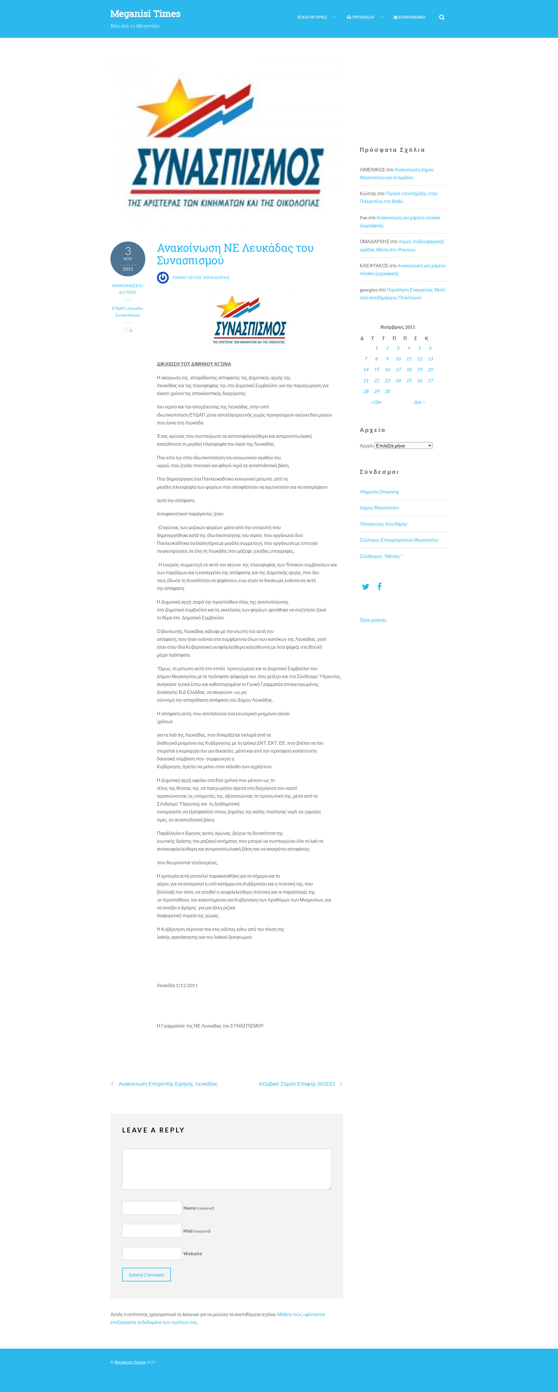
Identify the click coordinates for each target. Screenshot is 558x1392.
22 (376, 380)
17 (397, 369)
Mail (197, 1230)
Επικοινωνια (411, 17)
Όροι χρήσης (373, 620)
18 (408, 369)
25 (408, 380)
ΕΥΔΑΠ (118, 308)
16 (387, 369)
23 (387, 380)
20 (430, 369)
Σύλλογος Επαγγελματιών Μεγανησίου (399, 540)
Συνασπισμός (127, 314)
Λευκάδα (135, 308)
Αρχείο (367, 445)
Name (198, 1207)
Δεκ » (419, 402)
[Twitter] (365, 586)
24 (397, 380)
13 (430, 358)
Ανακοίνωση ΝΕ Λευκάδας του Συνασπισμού (235, 253)
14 (365, 369)
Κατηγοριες (314, 17)
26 (419, 380)
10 (397, 358)
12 (419, 358)
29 (376, 391)
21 (365, 380)
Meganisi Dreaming (379, 491)
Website (192, 1253)
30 (387, 391)
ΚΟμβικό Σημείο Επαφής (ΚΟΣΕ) (297, 1083)
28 (365, 391)
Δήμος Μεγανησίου (379, 507)
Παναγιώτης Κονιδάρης (383, 524)
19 (419, 369)
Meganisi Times (130, 1362)
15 (376, 369)
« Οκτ (376, 402)
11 (408, 358)
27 (430, 380)
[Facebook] (379, 586)
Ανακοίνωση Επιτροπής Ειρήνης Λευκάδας (168, 1083)
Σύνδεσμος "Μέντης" (381, 556)
